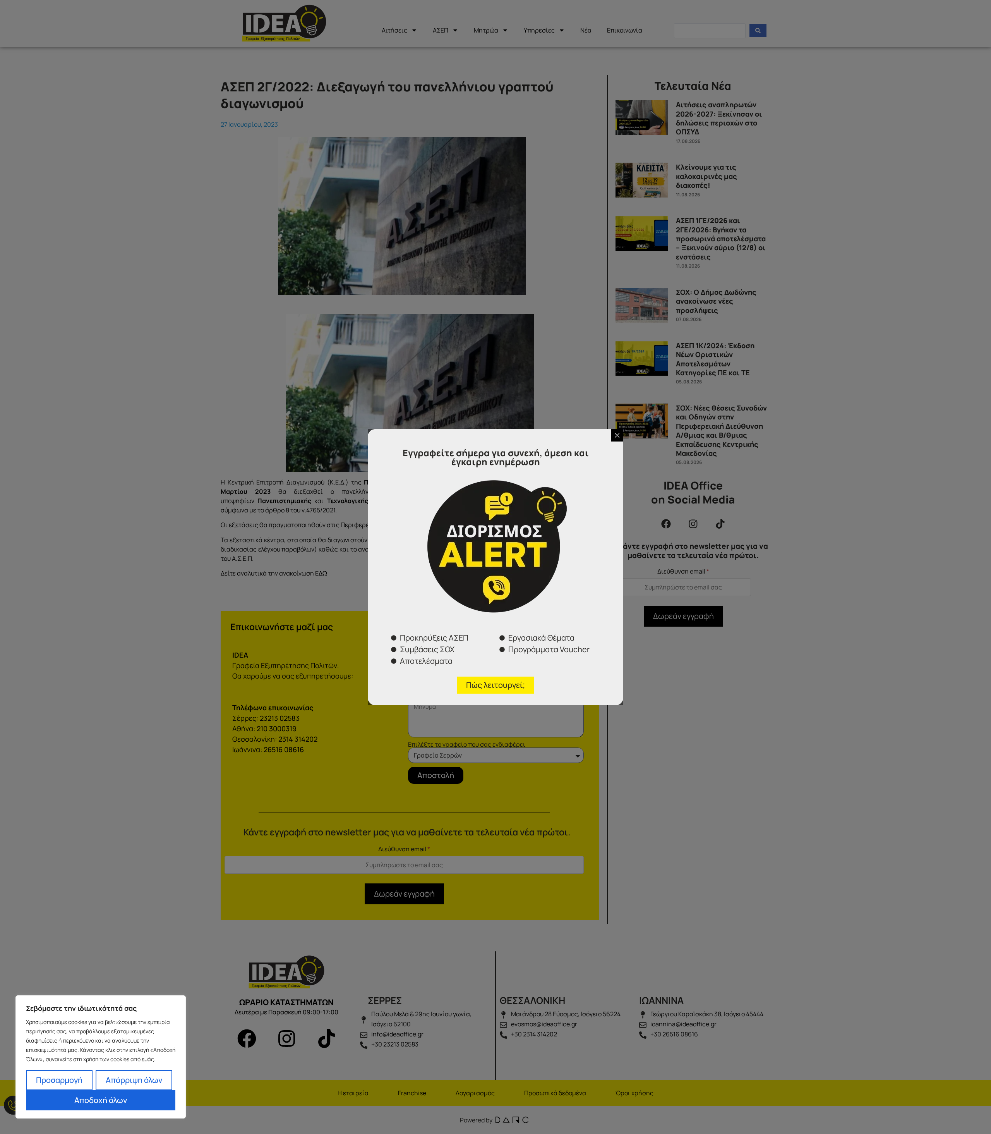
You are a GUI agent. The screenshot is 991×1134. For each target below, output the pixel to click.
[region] (100, 1057)
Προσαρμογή (59, 1080)
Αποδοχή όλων (100, 1100)
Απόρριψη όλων (134, 1080)
